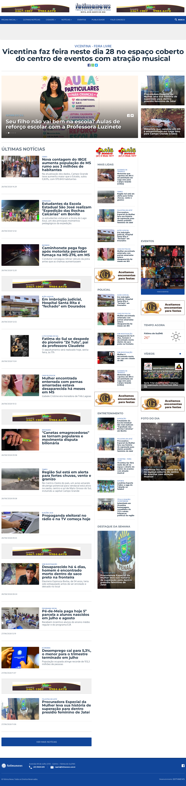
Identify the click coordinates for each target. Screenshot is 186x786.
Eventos (81, 20)
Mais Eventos (162, 292)
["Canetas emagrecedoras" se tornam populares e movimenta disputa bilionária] (21, 440)
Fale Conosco (117, 20)
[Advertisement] (163, 190)
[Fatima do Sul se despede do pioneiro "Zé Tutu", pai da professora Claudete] (21, 346)
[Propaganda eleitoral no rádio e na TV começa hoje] (21, 522)
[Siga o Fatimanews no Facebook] (183, 765)
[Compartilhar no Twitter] (96, 65)
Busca (181, 20)
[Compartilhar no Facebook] (89, 65)
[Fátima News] (93, 7)
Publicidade (98, 20)
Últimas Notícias (31, 20)
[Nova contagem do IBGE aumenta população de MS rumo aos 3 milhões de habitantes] (21, 166)
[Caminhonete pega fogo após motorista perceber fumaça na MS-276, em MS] (21, 255)
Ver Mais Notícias (46, 742)
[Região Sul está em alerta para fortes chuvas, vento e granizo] (21, 479)
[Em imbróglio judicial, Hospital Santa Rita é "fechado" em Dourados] (21, 306)
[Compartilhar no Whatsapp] (92, 65)
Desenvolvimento (165, 779)
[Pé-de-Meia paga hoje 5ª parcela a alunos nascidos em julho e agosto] (21, 618)
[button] (6, 133)
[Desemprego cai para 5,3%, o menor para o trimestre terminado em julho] (21, 657)
